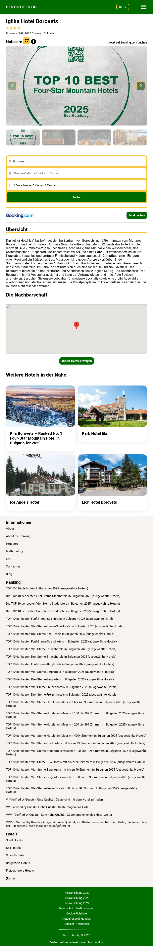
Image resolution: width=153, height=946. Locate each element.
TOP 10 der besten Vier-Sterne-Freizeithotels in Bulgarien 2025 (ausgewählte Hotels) (62, 687)
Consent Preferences (76, 923)
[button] (140, 85)
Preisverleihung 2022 (76, 892)
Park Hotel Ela (94, 433)
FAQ (8, 559)
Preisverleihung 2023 (76, 898)
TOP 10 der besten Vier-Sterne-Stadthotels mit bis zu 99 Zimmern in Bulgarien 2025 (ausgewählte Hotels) (75, 743)
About (10, 528)
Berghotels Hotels (18, 863)
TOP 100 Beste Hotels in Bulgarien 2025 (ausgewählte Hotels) (47, 588)
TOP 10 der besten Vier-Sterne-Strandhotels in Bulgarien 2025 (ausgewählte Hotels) (61, 649)
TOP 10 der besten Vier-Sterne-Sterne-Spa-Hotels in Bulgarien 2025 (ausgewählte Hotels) (65, 626)
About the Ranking (18, 536)
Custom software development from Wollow (76, 942)
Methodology (15, 551)
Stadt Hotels (14, 840)
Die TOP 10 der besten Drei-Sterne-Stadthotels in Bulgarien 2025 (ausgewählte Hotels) (63, 611)
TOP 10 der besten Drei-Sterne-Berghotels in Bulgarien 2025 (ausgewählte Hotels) (60, 679)
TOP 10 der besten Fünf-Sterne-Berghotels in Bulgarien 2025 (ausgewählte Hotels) (60, 664)
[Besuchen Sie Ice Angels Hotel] (40, 475)
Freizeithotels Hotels (20, 870)
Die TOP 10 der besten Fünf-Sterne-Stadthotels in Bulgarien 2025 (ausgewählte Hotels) (63, 596)
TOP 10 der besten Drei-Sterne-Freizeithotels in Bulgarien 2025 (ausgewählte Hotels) (62, 694)
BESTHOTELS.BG (21, 7)
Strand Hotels (15, 855)
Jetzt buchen (136, 215)
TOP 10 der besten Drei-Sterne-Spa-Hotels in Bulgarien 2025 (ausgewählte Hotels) (60, 634)
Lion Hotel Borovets (99, 502)
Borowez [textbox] (18, 161)
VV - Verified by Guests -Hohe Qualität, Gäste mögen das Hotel (47, 807)
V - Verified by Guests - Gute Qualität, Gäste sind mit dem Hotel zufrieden (54, 799)
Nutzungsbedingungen (76, 918)
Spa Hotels (13, 848)
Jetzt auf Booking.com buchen (128, 42)
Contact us (13, 566)
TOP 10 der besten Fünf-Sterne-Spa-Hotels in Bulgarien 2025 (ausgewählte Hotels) (60, 619)
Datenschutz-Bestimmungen (76, 908)
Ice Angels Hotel (24, 502)
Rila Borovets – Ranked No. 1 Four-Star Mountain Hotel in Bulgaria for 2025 (36, 438)
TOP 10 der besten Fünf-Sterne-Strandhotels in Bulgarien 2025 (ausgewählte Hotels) (61, 641)
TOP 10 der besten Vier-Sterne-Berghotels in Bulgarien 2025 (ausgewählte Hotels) (60, 672)
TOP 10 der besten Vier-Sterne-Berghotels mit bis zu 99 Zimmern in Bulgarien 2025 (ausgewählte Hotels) (75, 769)
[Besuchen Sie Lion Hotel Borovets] (112, 475)
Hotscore (12, 544)
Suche (76, 197)
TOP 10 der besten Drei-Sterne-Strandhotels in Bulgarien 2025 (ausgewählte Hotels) (61, 656)
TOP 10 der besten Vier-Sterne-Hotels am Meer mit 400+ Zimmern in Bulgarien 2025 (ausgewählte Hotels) (76, 735)
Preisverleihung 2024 (76, 903)
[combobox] (77, 161)
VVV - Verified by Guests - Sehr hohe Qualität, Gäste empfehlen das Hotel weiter (59, 815)
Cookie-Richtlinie (76, 913)
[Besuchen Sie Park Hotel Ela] (112, 406)
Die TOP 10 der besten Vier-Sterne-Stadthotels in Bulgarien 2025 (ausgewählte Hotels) (63, 603)
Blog (9, 574)
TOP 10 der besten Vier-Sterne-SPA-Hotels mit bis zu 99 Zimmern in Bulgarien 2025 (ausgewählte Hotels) (75, 762)
